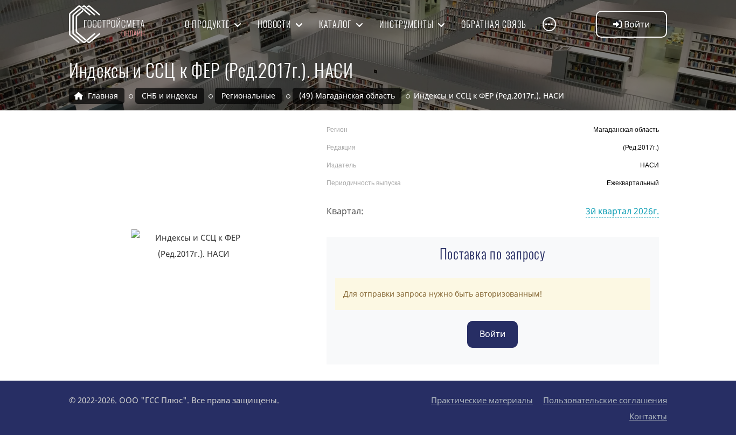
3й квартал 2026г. (622, 211)
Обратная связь (493, 24)
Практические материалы (482, 400)
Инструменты (407, 24)
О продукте (208, 24)
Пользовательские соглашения (605, 400)
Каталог (336, 24)
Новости (276, 24)
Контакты (648, 416)
